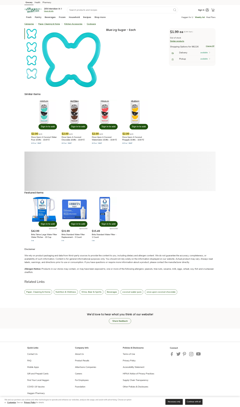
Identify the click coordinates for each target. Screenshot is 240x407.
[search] (174, 10)
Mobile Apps (33, 367)
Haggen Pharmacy (36, 393)
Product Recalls (82, 360)
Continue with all (194, 401)
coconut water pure (131, 292)
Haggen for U (187, 17)
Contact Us (32, 354)
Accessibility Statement (133, 367)
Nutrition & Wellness (66, 292)
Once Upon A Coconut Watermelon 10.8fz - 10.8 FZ (104, 138)
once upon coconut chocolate (161, 292)
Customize (11, 402)
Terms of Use (129, 354)
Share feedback (120, 321)
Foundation (80, 386)
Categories (29, 24)
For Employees (82, 380)
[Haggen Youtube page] (198, 354)
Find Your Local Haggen (38, 380)
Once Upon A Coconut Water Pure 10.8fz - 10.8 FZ (44, 138)
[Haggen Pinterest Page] (185, 354)
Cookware (91, 24)
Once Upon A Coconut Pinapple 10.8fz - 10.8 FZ (133, 138)
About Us (79, 354)
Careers (78, 373)
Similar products (177, 41)
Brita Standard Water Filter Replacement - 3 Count (73, 236)
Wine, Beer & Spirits (91, 292)
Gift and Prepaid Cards (37, 373)
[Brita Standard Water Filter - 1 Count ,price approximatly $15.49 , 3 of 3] (105, 219)
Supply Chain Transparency (135, 380)
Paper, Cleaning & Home (49, 24)
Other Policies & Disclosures (135, 386)
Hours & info (48, 11)
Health (37, 2)
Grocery (29, 2)
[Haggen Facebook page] (172, 354)
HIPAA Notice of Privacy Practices (138, 373)
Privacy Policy (129, 360)
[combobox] (122, 10)
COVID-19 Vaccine (36, 386)
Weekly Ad (200, 17)
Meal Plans (211, 17)
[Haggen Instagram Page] (191, 354)
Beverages (112, 292)
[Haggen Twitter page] (178, 354)
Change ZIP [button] (210, 46)
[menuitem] (29, 17)
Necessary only (174, 401)
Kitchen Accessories (73, 24)
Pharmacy (46, 2)
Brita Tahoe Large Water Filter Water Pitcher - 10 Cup (44, 236)
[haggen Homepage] (33, 10)
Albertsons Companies (85, 367)
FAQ (29, 360)
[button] (53, 9)
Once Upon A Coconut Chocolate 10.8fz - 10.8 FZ (73, 138)
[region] (120, 402)
